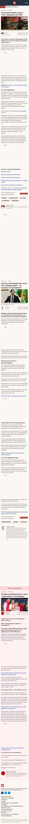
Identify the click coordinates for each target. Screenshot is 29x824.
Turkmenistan (24, 521)
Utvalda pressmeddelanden (7, 798)
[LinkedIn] (9, 793)
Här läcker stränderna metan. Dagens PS (16, 396)
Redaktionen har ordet (6, 811)
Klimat (10, 281)
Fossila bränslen (5, 200)
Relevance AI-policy (6, 807)
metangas (15, 521)
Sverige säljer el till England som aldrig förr (12, 185)
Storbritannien (15, 200)
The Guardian (23, 111)
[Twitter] (6, 793)
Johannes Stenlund (10, 526)
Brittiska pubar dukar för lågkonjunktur (10, 174)
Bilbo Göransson (10, 205)
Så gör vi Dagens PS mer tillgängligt (9, 814)
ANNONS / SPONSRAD (11, 771)
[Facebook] (2, 793)
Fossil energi (23, 197)
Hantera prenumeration (6, 796)
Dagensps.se (4, 10)
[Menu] (27, 3)
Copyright (3, 801)
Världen (10, 10)
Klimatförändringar (6, 521)
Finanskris (4, 197)
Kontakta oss (4, 799)
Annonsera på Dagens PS (7, 809)
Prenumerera (24, 193)
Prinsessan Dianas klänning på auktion (11, 177)
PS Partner (11, 591)
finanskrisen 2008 (13, 197)
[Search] (25, 3)
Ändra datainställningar (6, 815)
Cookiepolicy (4, 804)
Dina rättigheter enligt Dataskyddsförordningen (12, 806)
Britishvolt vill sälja (6, 171)
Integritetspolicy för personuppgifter (9, 803)
